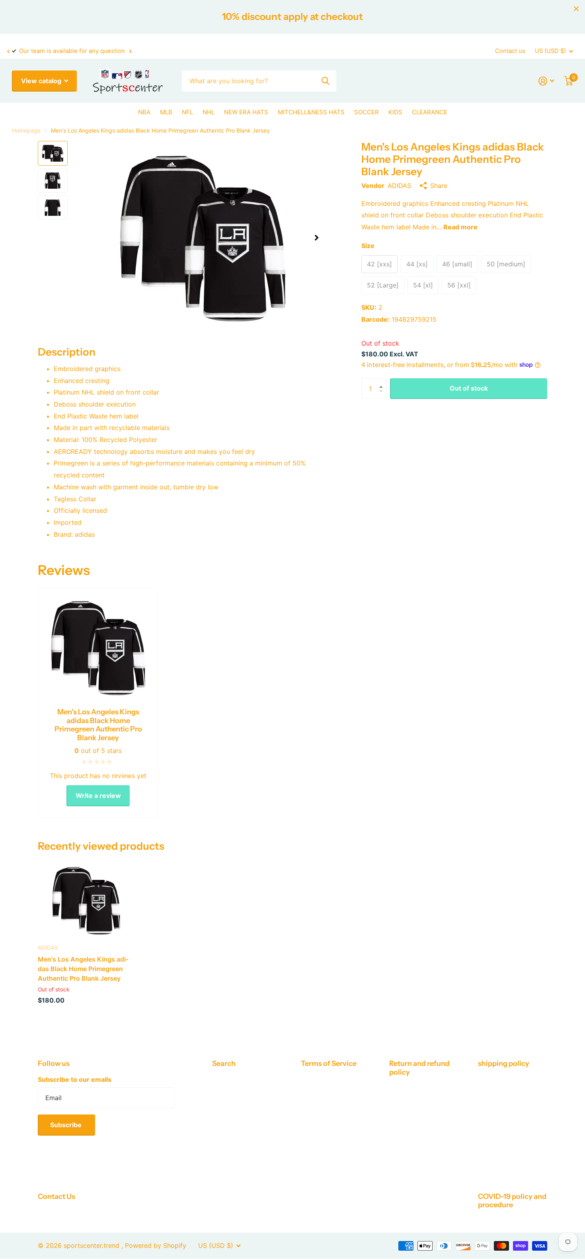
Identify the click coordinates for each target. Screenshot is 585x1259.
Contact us (510, 51)
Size (367, 246)
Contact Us (56, 1196)
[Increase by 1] (383, 381)
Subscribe (66, 1125)
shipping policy (503, 1063)
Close (576, 9)
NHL (208, 112)
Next (130, 51)
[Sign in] (546, 81)
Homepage (26, 130)
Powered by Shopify (155, 1245)
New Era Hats (246, 112)
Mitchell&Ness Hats (311, 112)
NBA (144, 112)
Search (224, 1063)
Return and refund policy (419, 1067)
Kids (395, 112)
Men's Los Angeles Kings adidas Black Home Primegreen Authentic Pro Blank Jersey (83, 969)
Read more (460, 227)
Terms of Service (329, 1063)
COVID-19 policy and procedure (512, 1200)
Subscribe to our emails (74, 1079)
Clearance (429, 112)
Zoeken (325, 81)
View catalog (42, 81)
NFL (187, 112)
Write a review (98, 796)
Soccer (366, 112)
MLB (166, 112)
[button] (8, 51)
